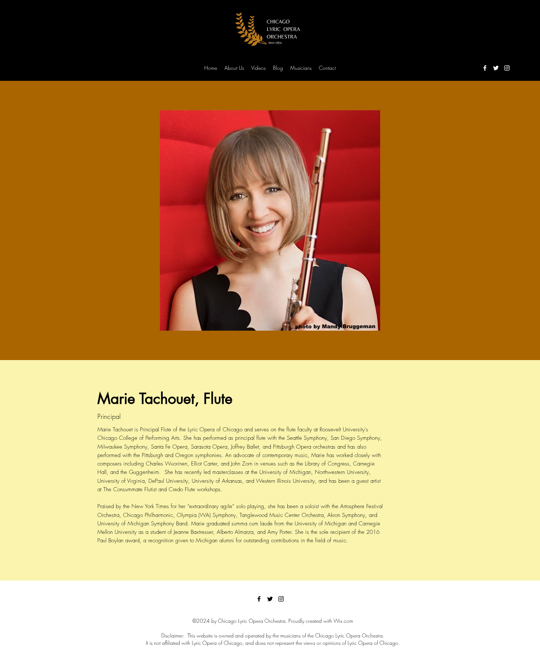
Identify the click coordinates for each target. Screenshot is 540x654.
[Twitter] (496, 68)
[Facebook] (485, 68)
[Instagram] (507, 68)
